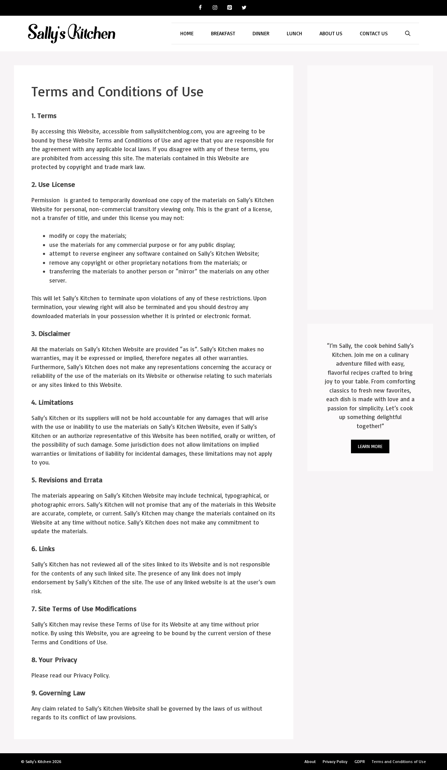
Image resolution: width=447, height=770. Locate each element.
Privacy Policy (335, 761)
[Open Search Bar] (407, 33)
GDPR (359, 761)
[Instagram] (215, 8)
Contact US (374, 33)
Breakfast (223, 33)
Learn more (370, 446)
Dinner (260, 33)
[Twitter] (244, 8)
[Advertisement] (370, 187)
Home (186, 33)
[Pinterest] (229, 8)
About (310, 761)
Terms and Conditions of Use (399, 761)
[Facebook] (200, 8)
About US (331, 33)
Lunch (294, 33)
